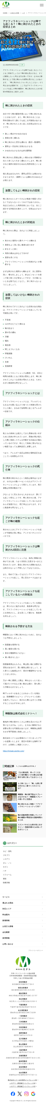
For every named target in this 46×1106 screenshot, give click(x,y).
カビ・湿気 (7, 851)
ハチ (4, 871)
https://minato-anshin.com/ (13, 751)
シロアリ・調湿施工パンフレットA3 (22, 1086)
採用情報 (6, 938)
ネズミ (5, 867)
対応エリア (6, 909)
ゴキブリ (6, 855)
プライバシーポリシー (35, 950)
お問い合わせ (7, 944)
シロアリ (6, 859)
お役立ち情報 (7, 926)
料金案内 (6, 915)
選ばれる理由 (7, 903)
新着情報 (6, 920)
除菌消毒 (6, 883)
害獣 (4, 879)
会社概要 (6, 932)
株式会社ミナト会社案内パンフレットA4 (22, 1080)
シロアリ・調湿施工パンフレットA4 (22, 1083)
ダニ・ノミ (7, 863)
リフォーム (7, 875)
